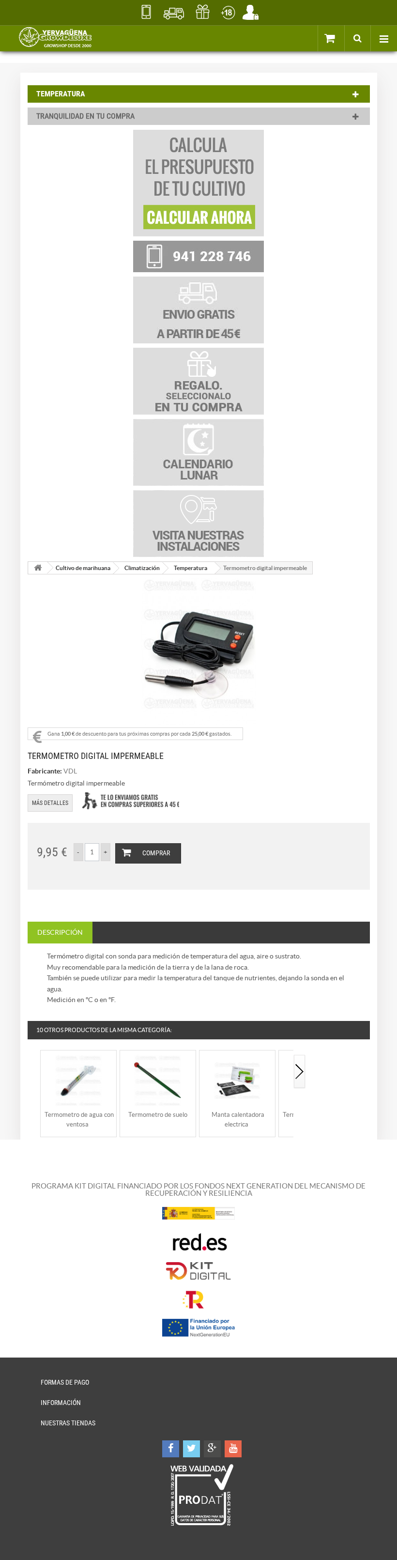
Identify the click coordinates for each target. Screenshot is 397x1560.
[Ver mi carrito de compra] (340, 37)
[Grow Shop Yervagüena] (55, 38)
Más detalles (50, 803)
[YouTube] (233, 1448)
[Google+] (212, 1448)
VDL (70, 771)
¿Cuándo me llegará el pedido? (174, 12)
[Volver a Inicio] (38, 568)
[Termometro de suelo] (158, 1080)
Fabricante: (45, 771)
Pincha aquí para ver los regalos (203, 12)
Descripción (60, 932)
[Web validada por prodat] (202, 1495)
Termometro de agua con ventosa (79, 1119)
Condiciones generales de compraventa (227, 11)
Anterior (34, 1072)
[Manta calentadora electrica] (237, 1080)
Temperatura (190, 568)
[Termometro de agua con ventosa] (78, 1080)
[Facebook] (170, 1448)
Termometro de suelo (157, 1114)
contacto (145, 11)
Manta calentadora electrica (238, 1119)
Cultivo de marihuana (83, 568)
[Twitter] (191, 1448)
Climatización (142, 568)
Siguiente (299, 1072)
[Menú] (383, 38)
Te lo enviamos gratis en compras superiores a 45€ (130, 800)
